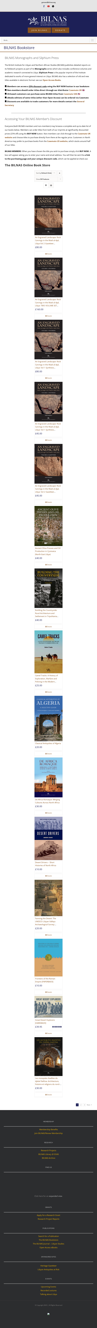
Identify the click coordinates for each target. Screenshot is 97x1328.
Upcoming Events (48, 1286)
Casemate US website (57, 141)
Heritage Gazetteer (48, 1265)
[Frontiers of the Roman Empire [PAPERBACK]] (48, 957)
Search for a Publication (48, 1236)
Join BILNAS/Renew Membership (48, 1133)
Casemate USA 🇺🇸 (72, 94)
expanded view (55, 1196)
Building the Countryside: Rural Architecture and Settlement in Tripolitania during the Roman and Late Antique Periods (47, 616)
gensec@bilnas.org (49, 2)
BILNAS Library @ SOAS (48, 1154)
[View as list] (50, 185)
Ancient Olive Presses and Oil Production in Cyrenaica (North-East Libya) (47, 551)
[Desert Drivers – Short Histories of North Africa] (48, 838)
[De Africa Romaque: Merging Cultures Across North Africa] (48, 777)
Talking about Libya (48, 1294)
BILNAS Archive (48, 1158)
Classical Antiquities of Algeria (48, 743)
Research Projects (48, 1150)
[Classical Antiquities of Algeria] (48, 718)
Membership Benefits (48, 1129)
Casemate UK (75, 90)
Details (49, 254)
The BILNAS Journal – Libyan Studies (48, 1243)
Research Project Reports (48, 1219)
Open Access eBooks (48, 1247)
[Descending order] (59, 173)
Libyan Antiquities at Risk (48, 1269)
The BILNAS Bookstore (48, 1240)
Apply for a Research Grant (48, 1215)
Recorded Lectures (49, 1290)
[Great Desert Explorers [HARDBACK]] (48, 1007)
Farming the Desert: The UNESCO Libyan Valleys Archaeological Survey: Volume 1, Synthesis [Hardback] (45, 924)
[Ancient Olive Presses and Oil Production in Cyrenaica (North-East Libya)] (48, 526)
